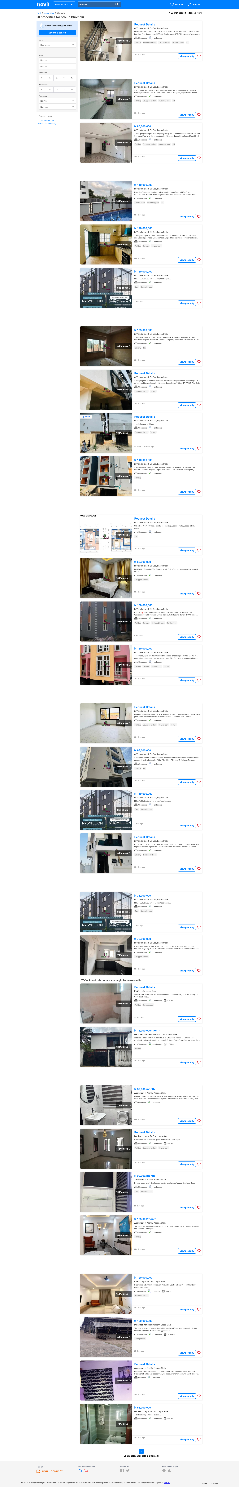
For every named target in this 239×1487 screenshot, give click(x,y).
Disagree (214, 1483)
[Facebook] (122, 1471)
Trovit (39, 12)
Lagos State (49, 12)
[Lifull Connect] (50, 1472)
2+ (57, 77)
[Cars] (86, 1471)
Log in (196, 4)
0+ (42, 77)
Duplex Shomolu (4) (46, 120)
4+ (72, 77)
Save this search (57, 32)
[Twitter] (127, 1471)
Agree (204, 1483)
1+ (50, 77)
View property (187, 56)
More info (167, 1482)
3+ (64, 77)
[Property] (80, 1471)
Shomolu (61, 12)
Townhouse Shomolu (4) (47, 123)
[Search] (116, 4)
